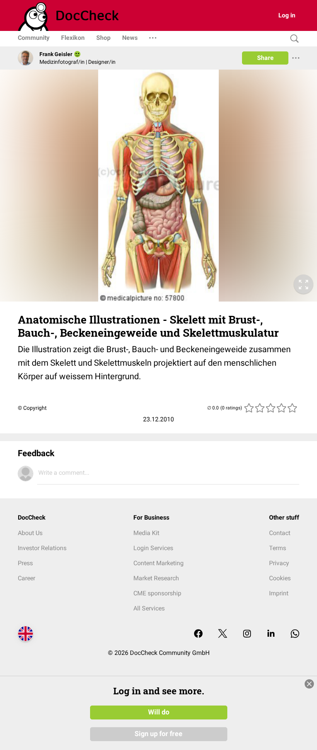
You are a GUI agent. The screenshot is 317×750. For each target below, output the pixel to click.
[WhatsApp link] (295, 634)
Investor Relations (42, 548)
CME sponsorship (157, 593)
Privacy (279, 563)
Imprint (278, 593)
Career (26, 578)
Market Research (156, 578)
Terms (277, 548)
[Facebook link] (198, 634)
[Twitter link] (222, 634)
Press (25, 563)
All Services (149, 608)
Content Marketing (158, 563)
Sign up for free (158, 734)
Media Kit (146, 533)
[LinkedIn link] (271, 634)
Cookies (280, 578)
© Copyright (32, 408)
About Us (30, 533)
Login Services (153, 548)
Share (265, 57)
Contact (279, 533)
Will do (158, 712)
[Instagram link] (247, 634)
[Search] (292, 39)
